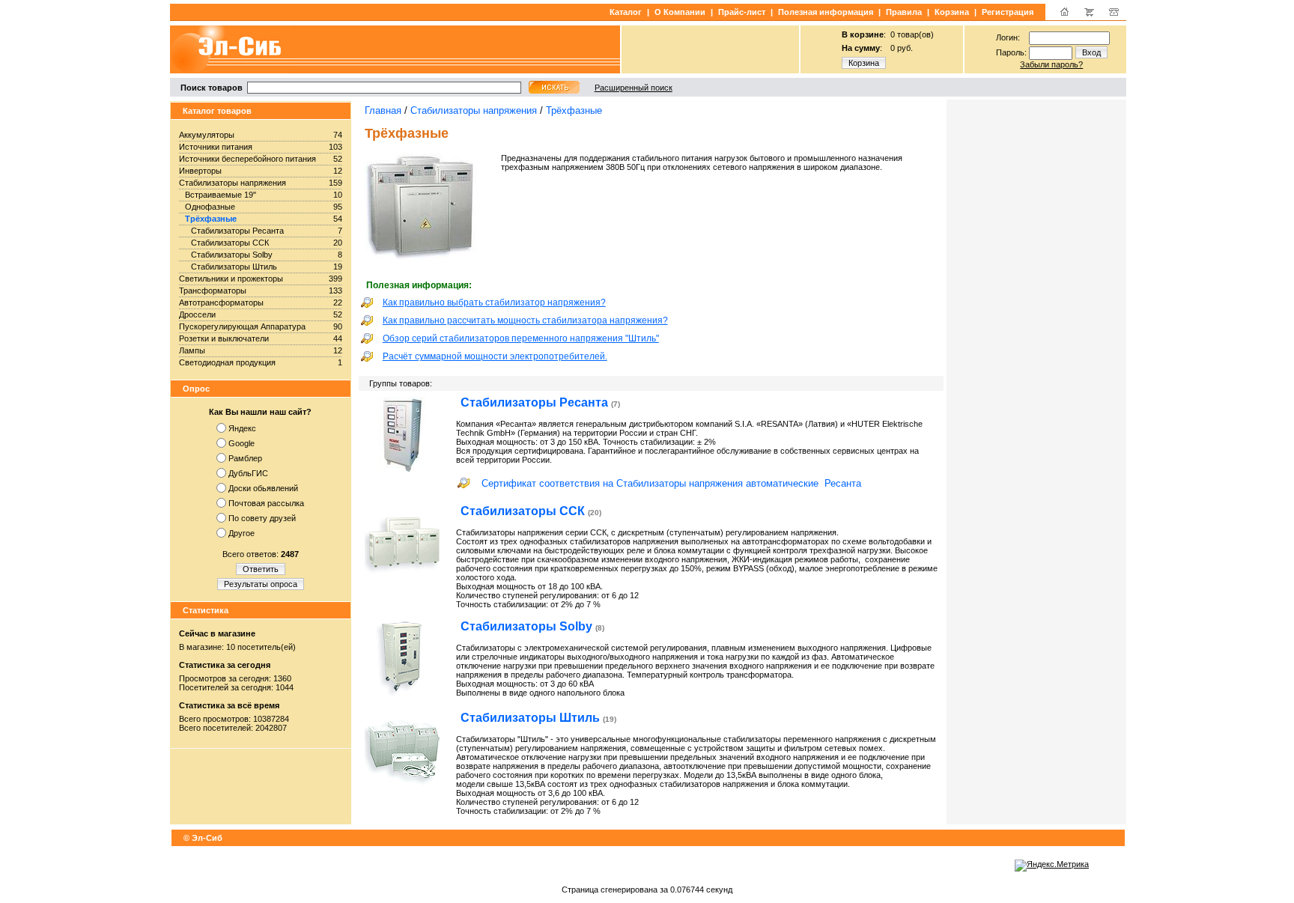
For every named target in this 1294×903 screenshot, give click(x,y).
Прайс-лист (741, 11)
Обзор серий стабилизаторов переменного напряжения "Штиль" (521, 338)
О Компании (679, 11)
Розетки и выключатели (224, 338)
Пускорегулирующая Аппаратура (242, 326)
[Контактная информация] (1114, 14)
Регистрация (1007, 11)
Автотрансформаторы (221, 302)
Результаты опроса (260, 584)
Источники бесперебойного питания (247, 158)
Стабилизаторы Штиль (234, 266)
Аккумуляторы (206, 134)
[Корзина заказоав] (1089, 14)
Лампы (192, 350)
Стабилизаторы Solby (232, 254)
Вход (1091, 52)
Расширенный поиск (633, 87)
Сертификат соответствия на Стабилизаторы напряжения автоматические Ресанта (671, 483)
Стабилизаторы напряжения (232, 182)
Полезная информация (825, 11)
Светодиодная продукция (227, 362)
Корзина (952, 11)
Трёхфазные (211, 218)
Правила (904, 11)
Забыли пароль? (1051, 64)
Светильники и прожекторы (231, 278)
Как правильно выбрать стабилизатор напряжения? (494, 302)
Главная (383, 110)
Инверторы (200, 170)
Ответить (261, 569)
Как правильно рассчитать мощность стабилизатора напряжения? (525, 320)
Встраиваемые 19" (220, 194)
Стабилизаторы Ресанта (237, 230)
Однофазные (210, 206)
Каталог (626, 11)
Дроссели (197, 314)
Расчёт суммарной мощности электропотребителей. (495, 356)
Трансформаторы (212, 290)
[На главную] (1064, 14)
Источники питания (215, 146)
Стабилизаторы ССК (230, 242)
